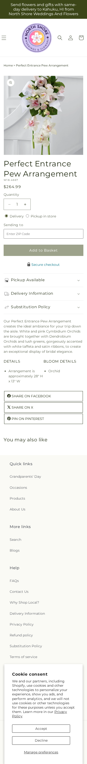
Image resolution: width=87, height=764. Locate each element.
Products (17, 498)
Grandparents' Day (25, 476)
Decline (41, 740)
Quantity (11, 194)
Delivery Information (27, 613)
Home (8, 65)
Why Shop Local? (24, 602)
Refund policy (21, 635)
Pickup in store (43, 216)
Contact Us (19, 591)
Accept (41, 728)
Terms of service (23, 657)
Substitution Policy (26, 646)
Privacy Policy (22, 624)
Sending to (21, 225)
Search (15, 539)
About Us (17, 509)
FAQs (14, 581)
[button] (60, 38)
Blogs (15, 550)
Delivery (17, 216)
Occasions (18, 487)
